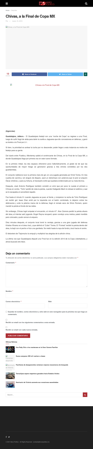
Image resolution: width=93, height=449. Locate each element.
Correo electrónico (14, 301)
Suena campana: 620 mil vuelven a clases (30, 356)
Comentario (11, 262)
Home (7, 10)
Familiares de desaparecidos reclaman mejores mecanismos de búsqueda (42, 365)
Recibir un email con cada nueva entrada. (22, 330)
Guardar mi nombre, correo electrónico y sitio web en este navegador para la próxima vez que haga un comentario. (47, 313)
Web (50, 301)
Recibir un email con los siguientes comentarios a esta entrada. (30, 322)
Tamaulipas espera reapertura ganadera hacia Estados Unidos (37, 373)
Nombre (9, 291)
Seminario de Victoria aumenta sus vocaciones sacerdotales (37, 382)
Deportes (14, 10)
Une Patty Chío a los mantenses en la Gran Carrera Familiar (37, 347)
